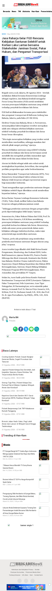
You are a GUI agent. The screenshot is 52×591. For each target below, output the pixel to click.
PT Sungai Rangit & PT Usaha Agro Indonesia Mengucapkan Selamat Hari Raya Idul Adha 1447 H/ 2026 (19, 454)
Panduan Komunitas (17, 572)
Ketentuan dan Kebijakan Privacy (22, 570)
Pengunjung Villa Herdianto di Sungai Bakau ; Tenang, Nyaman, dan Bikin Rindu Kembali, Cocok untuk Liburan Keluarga (19, 496)
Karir (31, 575)
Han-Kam (35, 11)
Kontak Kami (38, 575)
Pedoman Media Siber (33, 572)
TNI (19, 11)
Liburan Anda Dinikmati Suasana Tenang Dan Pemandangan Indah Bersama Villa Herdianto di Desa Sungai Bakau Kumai (19, 511)
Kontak (37, 570)
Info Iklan (25, 575)
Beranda (6, 11)
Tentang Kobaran (14, 575)
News (14, 11)
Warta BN (13, 317)
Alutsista (26, 11)
